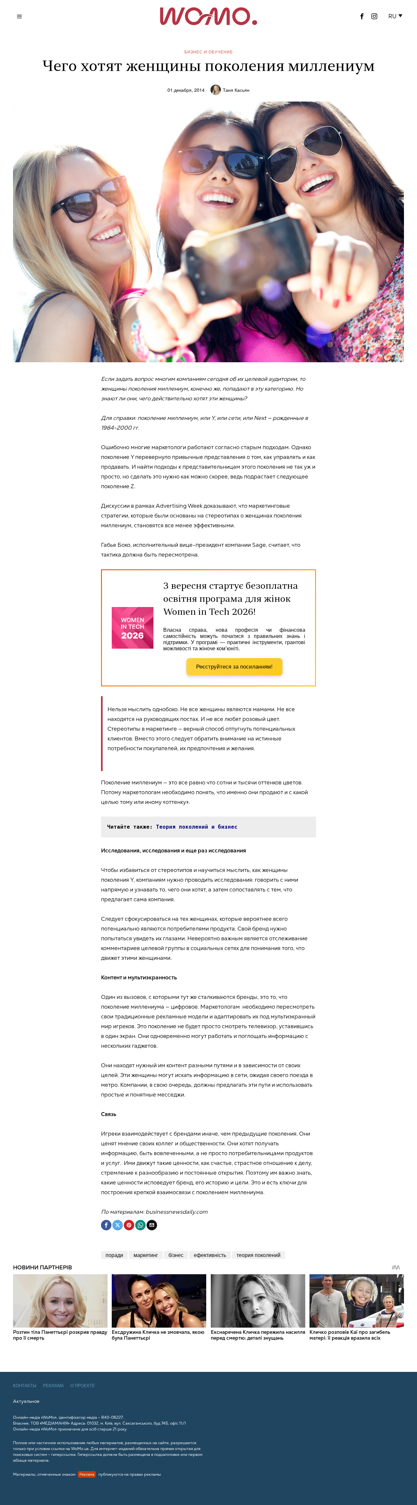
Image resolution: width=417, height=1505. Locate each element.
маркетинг (146, 1255)
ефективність (210, 1255)
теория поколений (258, 1255)
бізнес (175, 1255)
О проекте (82, 1385)
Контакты (24, 1385)
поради (114, 1255)
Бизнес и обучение (208, 51)
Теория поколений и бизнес (196, 827)
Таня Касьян (236, 89)
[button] (396, 16)
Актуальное (26, 1401)
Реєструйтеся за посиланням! (234, 667)
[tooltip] (362, 16)
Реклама (53, 1385)
